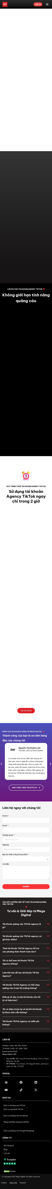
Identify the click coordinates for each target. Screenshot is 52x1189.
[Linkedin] (36, 1082)
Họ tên (5, 816)
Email (4, 826)
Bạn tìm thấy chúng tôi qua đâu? (15, 855)
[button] (1, 763)
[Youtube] (6, 1090)
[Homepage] (4, 4)
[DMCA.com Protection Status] (10, 1171)
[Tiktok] (21, 1090)
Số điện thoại (7, 835)
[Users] (6, 1082)
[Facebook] (21, 1082)
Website (5, 845)
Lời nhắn (5, 864)
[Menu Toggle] (47, 4)
